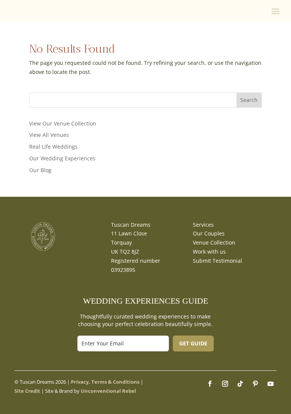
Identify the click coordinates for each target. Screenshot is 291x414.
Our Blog (40, 170)
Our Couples (209, 233)
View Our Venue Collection (62, 123)
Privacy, (80, 381)
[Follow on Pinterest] (255, 384)
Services (203, 224)
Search (249, 100)
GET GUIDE (193, 343)
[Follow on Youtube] (270, 384)
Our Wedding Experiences (62, 158)
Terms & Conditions (115, 381)
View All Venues (49, 134)
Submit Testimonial (217, 260)
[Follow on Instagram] (225, 384)
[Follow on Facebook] (210, 384)
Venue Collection (214, 242)
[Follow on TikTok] (240, 384)
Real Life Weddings (53, 146)
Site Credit (27, 390)
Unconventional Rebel (108, 390)
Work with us (209, 251)
